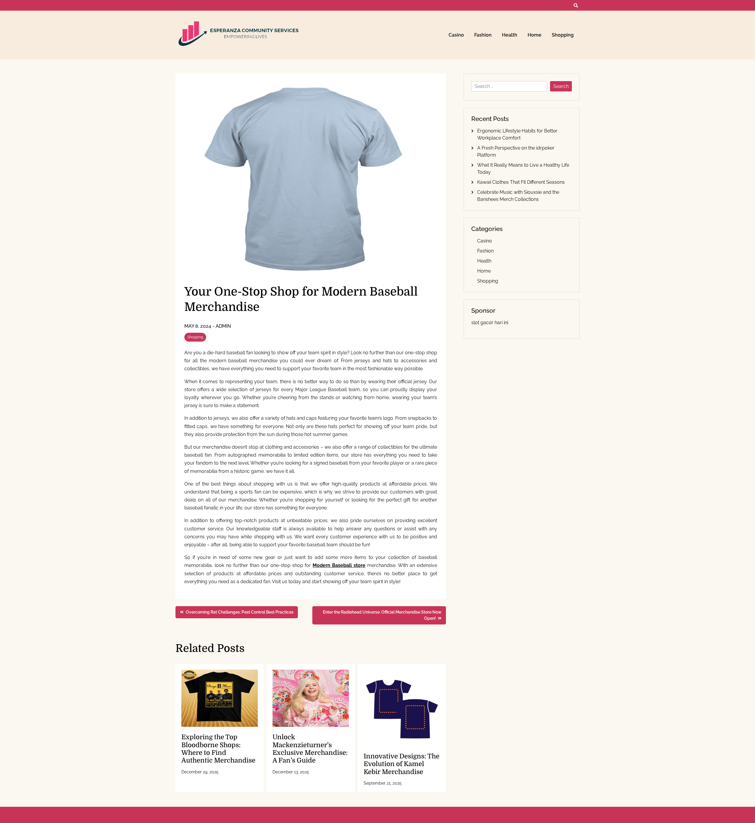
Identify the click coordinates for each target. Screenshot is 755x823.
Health (509, 35)
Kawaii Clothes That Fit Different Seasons (521, 182)
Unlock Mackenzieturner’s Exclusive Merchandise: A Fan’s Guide (310, 748)
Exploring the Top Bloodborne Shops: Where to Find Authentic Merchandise (218, 748)
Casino (456, 35)
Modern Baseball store (339, 565)
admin (223, 326)
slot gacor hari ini (489, 322)
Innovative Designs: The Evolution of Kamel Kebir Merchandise (401, 764)
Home (534, 35)
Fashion (483, 35)
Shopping (563, 35)
